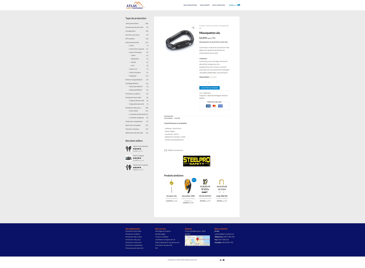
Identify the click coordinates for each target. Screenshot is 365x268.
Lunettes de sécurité (137, 114)
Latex (133, 55)
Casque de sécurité (136, 100)
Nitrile (133, 62)
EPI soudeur (130, 39)
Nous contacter (218, 5)
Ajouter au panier (209, 88)
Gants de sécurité (132, 42)
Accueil (201, 26)
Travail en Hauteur (132, 129)
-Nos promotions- (190, 5)
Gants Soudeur (135, 72)
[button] (193, 27)
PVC (132, 66)
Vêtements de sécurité (134, 133)
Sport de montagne (133, 125)
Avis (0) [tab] (177, 118)
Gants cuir (133, 69)
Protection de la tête (133, 97)
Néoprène (135, 59)
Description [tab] (168, 118)
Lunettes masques (136, 118)
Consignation (130, 31)
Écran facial (133, 111)
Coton (131, 45)
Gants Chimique (135, 52)
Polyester (132, 76)
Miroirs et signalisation (133, 80)
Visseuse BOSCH (135, 90)
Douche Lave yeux (132, 35)
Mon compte (204, 5)
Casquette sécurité (136, 104)
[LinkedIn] (221, 260)
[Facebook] (223, 260)
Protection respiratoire (133, 121)
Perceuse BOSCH (135, 86)
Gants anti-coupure (136, 49)
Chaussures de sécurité (134, 27)
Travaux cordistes (161, 237)
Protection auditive (132, 94)
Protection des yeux (133, 108)
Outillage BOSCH (131, 83)
